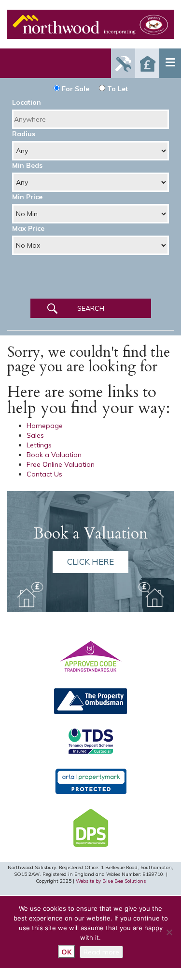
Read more (101, 952)
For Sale (74, 88)
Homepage (45, 425)
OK (66, 952)
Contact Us (44, 474)
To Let (116, 88)
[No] (169, 932)
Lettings (39, 445)
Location (26, 102)
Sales (35, 435)
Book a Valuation (54, 454)
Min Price (27, 196)
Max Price (28, 228)
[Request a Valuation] (147, 63)
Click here (90, 561)
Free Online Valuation (61, 464)
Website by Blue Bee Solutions (111, 881)
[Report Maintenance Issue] (123, 63)
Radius (23, 133)
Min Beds (27, 165)
